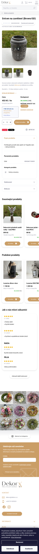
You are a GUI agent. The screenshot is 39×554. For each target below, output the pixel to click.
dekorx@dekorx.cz (12, 497)
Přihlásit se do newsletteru (12, 472)
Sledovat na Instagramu (21, 436)
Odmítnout (10, 549)
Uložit (5, 130)
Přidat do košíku (20, 122)
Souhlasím (29, 549)
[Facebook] (4, 506)
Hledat (34, 8)
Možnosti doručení (26, 110)
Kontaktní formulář (12, 513)
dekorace (17, 85)
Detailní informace (8, 93)
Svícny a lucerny (13, 172)
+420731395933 (11, 501)
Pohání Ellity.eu (7, 115)
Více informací (16, 537)
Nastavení (19, 542)
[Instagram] (8, 506)
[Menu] (36, 2)
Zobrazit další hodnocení (19, 376)
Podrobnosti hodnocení (27, 23)
